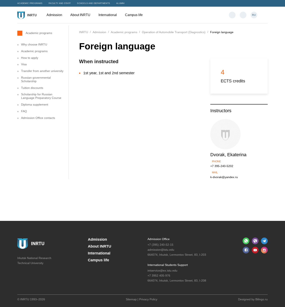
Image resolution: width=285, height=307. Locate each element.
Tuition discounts (32, 87)
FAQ (24, 111)
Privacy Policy (148, 299)
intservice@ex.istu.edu (162, 270)
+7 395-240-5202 (221, 166)
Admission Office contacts (38, 118)
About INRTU (80, 15)
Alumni (120, 3)
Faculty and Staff (60, 3)
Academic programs (29, 3)
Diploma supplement (34, 104)
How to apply (29, 57)
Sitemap (131, 299)
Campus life (134, 15)
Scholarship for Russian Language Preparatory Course (41, 96)
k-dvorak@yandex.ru (224, 177)
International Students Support (168, 264)
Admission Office (159, 239)
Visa (24, 64)
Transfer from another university (42, 71)
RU (254, 15)
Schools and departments (93, 3)
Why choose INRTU (34, 44)
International (108, 15)
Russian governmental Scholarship (36, 79)
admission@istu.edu (161, 249)
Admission (55, 15)
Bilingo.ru (261, 299)
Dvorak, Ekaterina (228, 154)
